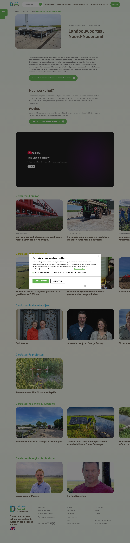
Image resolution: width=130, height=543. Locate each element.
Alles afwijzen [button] (58, 281)
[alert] (65, 271)
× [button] (98, 256)
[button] (65, 286)
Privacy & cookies (79, 269)
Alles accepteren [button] (41, 281)
